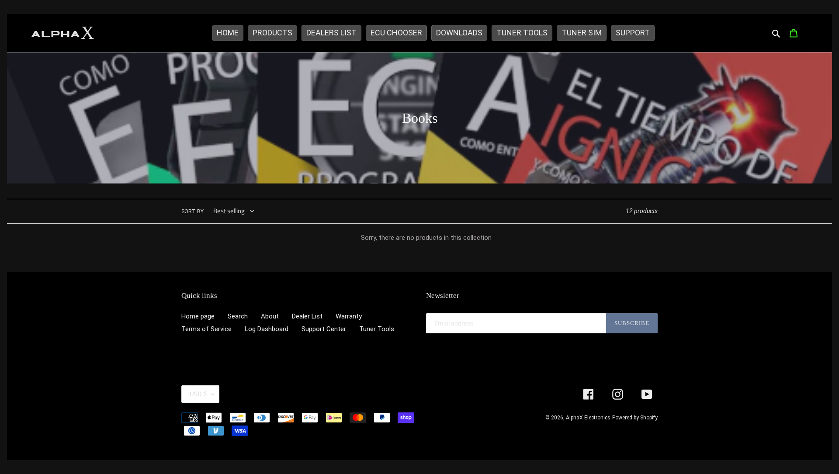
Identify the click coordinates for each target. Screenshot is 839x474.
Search (238, 316)
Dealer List (307, 316)
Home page (198, 316)
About (270, 316)
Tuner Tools (376, 329)
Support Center (324, 329)
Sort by (192, 211)
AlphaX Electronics (588, 418)
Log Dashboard (266, 329)
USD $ (198, 394)
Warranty (349, 316)
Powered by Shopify (635, 418)
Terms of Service (206, 329)
